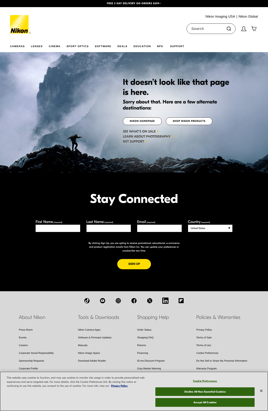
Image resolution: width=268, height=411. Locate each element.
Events (23, 337)
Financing (142, 353)
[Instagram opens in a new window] (118, 301)
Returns (141, 345)
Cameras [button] (17, 46)
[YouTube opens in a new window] (102, 301)
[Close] (261, 391)
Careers (23, 345)
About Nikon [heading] (32, 317)
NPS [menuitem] (160, 46)
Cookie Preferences (207, 353)
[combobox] (211, 28)
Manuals (83, 345)
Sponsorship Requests (31, 360)
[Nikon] (20, 20)
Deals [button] (122, 46)
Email (146, 222)
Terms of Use (203, 345)
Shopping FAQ (145, 337)
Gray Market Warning (149, 368)
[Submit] (228, 28)
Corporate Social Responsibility (36, 353)
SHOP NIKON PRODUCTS (189, 121)
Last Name (99, 222)
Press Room (26, 329)
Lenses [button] (37, 46)
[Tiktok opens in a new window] (87, 301)
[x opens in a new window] (150, 301)
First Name (49, 222)
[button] (20, 3)
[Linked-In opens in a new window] (165, 301)
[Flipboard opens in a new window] (181, 301)
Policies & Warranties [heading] (218, 317)
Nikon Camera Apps (89, 329)
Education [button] (142, 46)
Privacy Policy (204, 329)
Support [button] (177, 46)
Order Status (144, 329)
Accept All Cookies (204, 402)
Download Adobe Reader (92, 360)
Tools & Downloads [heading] (98, 317)
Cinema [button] (55, 46)
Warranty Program (206, 368)
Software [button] (103, 46)
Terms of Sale (204, 337)
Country (199, 222)
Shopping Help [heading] (153, 317)
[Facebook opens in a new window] (134, 301)
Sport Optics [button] (78, 46)
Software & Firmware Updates (95, 337)
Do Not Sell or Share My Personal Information (221, 360)
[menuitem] (20, 45)
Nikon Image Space (89, 353)
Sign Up (139, 264)
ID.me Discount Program (151, 360)
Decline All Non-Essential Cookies (205, 391)
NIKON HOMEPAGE (142, 121)
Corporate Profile (28, 368)
